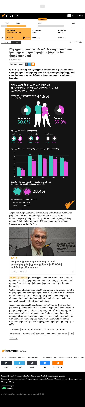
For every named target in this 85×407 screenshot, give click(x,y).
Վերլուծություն (32, 357)
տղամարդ (13, 338)
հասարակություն (36, 329)
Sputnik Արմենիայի (18, 277)
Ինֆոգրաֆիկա (49, 329)
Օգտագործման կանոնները (25, 376)
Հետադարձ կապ (7, 382)
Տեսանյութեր (59, 357)
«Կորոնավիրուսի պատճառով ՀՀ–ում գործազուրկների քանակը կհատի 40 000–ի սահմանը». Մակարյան (37, 264)
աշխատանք (40, 334)
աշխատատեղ (51, 334)
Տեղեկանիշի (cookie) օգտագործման (68, 379)
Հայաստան (25, 329)
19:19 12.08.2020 (15, 60)
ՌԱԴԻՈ (14, 258)
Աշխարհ (21, 357)
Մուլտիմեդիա (61, 329)
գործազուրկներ (15, 334)
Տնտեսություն (14, 329)
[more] (73, 271)
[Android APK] (7, 388)
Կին (71, 334)
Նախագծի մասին (7, 376)
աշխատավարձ (63, 334)
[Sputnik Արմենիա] (11, 17)
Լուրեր (3, 357)
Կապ (38, 376)
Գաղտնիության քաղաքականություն (39, 379)
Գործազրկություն (28, 334)
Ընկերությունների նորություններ (13, 379)
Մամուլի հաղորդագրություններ (53, 376)
